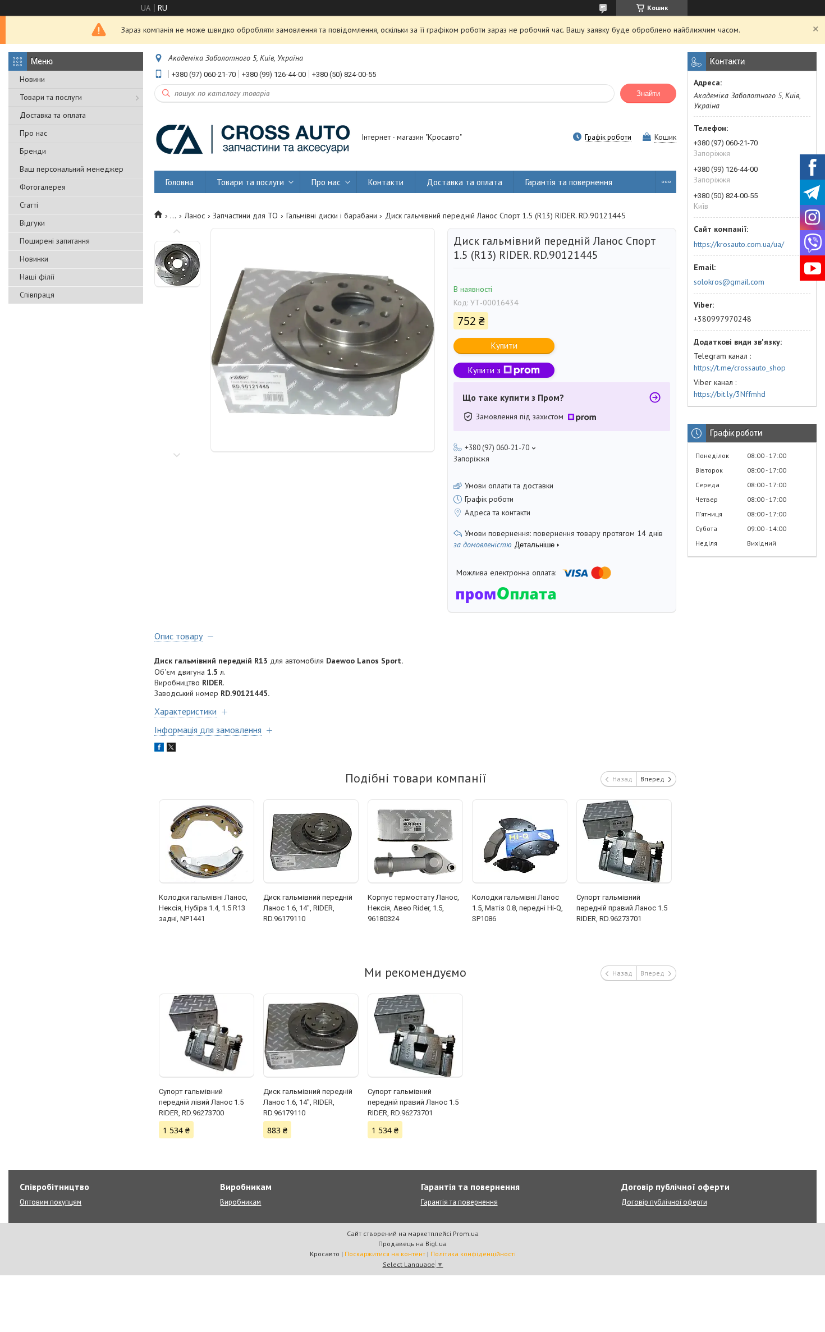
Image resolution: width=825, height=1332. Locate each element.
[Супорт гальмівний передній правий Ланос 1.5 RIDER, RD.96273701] (624, 841)
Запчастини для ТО (245, 215)
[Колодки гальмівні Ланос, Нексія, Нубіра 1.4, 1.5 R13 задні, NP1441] (207, 841)
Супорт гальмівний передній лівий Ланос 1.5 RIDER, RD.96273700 (201, 1102)
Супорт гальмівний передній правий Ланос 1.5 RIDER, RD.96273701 (621, 908)
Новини (32, 79)
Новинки (34, 259)
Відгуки (32, 223)
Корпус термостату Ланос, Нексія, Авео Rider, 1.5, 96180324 (413, 908)
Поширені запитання (55, 241)
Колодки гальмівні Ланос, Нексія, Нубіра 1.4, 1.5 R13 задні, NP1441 (203, 908)
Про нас (33, 133)
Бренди (33, 151)
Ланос (195, 215)
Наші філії (37, 277)
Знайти (648, 93)
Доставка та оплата (53, 115)
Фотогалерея (43, 187)
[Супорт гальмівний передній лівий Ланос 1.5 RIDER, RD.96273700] (207, 1036)
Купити (504, 345)
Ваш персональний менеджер (71, 169)
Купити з (484, 370)
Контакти (386, 182)
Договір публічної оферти (664, 1202)
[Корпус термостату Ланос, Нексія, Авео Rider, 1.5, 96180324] (416, 841)
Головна (180, 182)
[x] (171, 749)
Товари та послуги (51, 97)
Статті (29, 205)
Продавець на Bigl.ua (412, 1243)
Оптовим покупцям (50, 1202)
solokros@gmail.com (729, 282)
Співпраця (37, 295)
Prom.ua (466, 1233)
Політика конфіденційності (473, 1253)
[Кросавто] (252, 138)
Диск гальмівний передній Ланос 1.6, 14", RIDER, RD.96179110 (307, 908)
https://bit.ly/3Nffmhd (730, 394)
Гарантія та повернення (568, 182)
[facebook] (159, 749)
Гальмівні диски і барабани (331, 215)
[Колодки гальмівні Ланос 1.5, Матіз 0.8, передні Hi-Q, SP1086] (520, 841)
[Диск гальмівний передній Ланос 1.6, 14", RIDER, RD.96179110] (311, 841)
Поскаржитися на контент (385, 1253)
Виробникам (240, 1202)
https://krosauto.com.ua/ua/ (739, 244)
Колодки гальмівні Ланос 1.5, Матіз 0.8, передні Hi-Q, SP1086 (517, 908)
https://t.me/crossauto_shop (740, 368)
